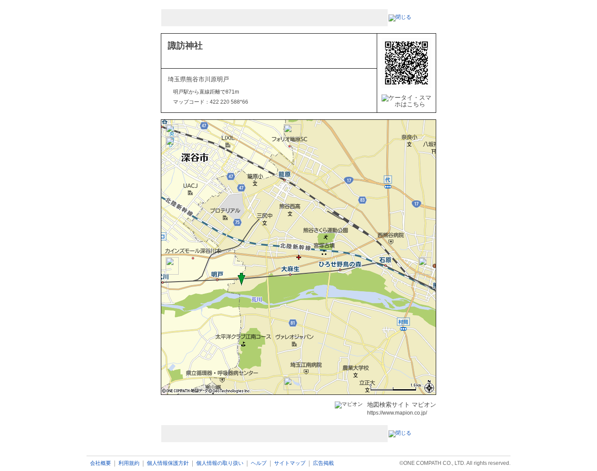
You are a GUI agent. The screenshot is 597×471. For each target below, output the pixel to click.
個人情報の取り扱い (219, 463)
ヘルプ (259, 463)
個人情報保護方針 (168, 463)
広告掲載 (323, 463)
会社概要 (100, 463)
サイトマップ (289, 463)
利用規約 (128, 463)
